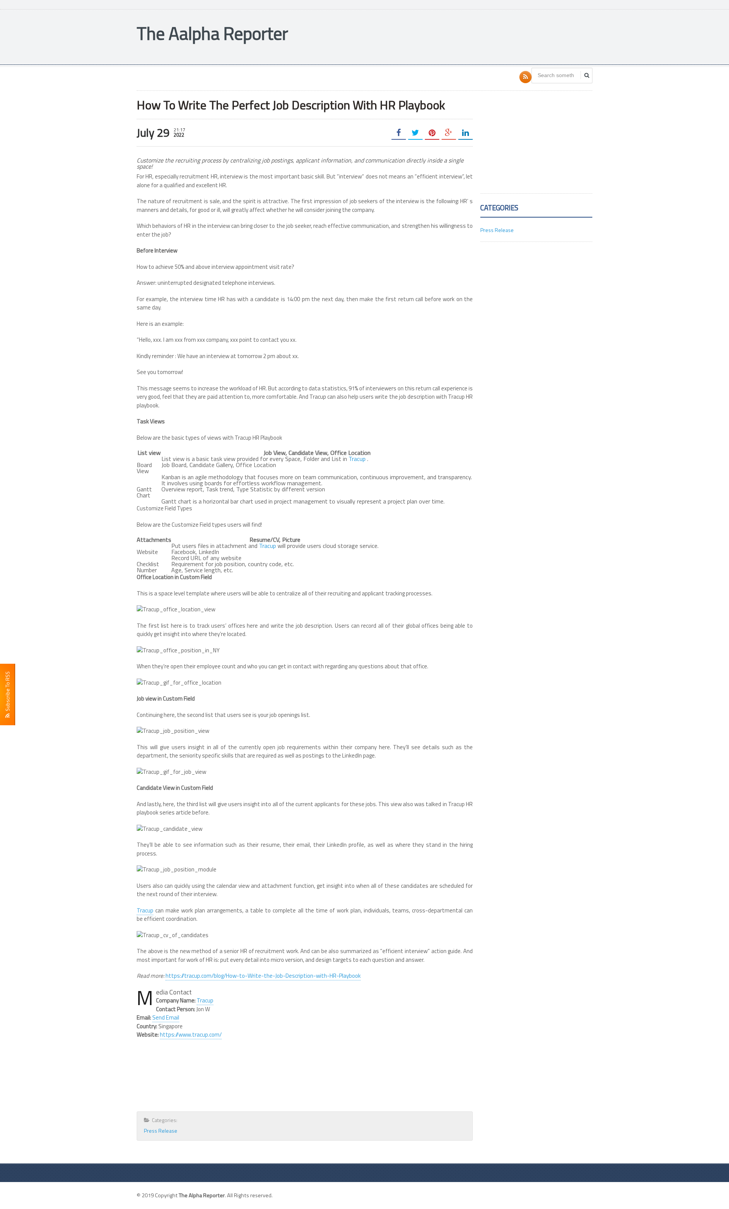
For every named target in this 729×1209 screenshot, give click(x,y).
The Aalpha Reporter (212, 33)
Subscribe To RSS (7, 692)
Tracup (357, 458)
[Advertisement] (454, 36)
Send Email (165, 1017)
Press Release (160, 1131)
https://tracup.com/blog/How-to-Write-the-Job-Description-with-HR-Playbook (263, 975)
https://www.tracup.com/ (191, 1034)
